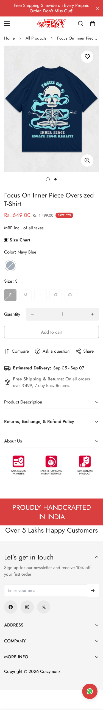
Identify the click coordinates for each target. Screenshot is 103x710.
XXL (71, 295)
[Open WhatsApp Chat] (90, 691)
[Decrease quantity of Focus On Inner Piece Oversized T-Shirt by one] (32, 314)
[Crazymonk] (51, 23)
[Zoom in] (87, 160)
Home (9, 38)
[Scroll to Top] (93, 680)
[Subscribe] (93, 590)
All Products (36, 38)
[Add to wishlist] (87, 57)
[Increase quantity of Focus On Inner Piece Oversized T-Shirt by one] (92, 314)
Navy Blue (10, 265)
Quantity (12, 314)
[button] (92, 23)
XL (56, 295)
